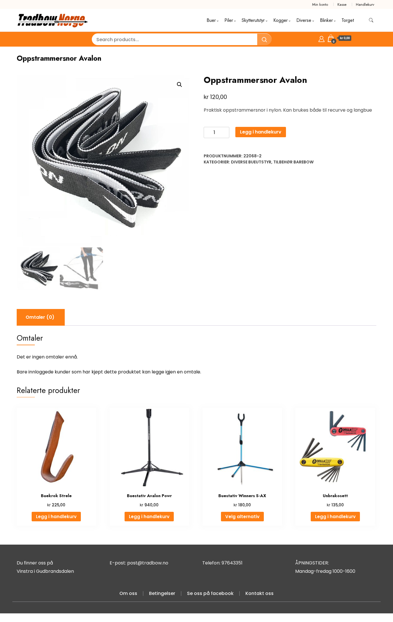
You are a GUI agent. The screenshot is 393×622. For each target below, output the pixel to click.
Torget (348, 20)
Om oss (128, 593)
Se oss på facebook (210, 593)
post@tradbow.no (147, 563)
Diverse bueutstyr (251, 162)
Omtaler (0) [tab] (40, 317)
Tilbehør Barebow (293, 162)
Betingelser (162, 593)
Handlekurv (365, 4)
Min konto (320, 4)
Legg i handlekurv (260, 132)
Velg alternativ (242, 517)
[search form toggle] (371, 20)
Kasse (341, 4)
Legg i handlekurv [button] (56, 517)
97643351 (232, 563)
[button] (179, 84)
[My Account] (321, 38)
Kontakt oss (259, 593)
